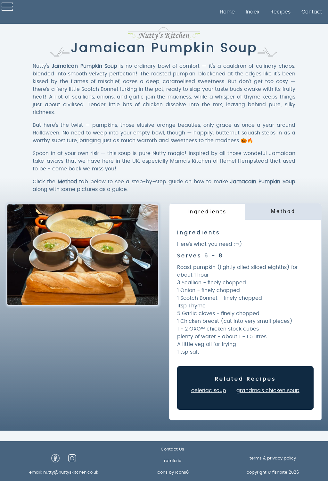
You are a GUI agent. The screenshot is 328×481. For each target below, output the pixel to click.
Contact (311, 11)
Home (227, 11)
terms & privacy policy (273, 458)
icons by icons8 (173, 472)
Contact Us (172, 449)
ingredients (207, 211)
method (283, 211)
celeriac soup (208, 390)
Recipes (280, 11)
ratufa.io (172, 461)
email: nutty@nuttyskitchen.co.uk (63, 472)
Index (252, 11)
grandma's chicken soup (267, 390)
